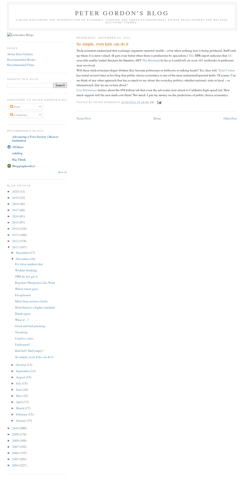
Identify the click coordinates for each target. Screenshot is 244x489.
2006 (16, 453)
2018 (16, 204)
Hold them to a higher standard (35, 307)
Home (157, 118)
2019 (16, 197)
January (21, 420)
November (23, 259)
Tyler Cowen (226, 70)
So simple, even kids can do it (102, 44)
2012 (16, 241)
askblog (17, 153)
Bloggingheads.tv (24, 166)
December (23, 252)
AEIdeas (18, 147)
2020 (16, 191)
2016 (16, 216)
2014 (16, 228)
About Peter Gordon (20, 54)
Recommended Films (20, 65)
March (20, 408)
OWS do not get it (26, 276)
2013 (16, 235)
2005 (16, 459)
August (21, 377)
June (19, 389)
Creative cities (24, 338)
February (22, 414)
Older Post (230, 118)
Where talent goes (26, 289)
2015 (16, 222)
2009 (16, 434)
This (191, 55)
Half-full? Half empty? (29, 351)
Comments (20, 115)
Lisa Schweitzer (86, 90)
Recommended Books (21, 59)
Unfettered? (22, 344)
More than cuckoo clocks (31, 301)
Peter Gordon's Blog (122, 13)
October (21, 365)
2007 (16, 446)
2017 (16, 210)
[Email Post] (159, 102)
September (23, 371)
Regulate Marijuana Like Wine (35, 282)
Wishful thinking (26, 270)
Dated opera (22, 313)
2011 (16, 247)
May (19, 396)
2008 (16, 440)
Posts (16, 107)
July (19, 383)
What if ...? (22, 320)
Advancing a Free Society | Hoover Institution (35, 138)
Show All (62, 172)
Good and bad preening (30, 326)
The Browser (150, 60)
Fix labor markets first (29, 264)
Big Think (19, 159)
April (19, 402)
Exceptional (23, 295)
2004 (16, 465)
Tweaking (21, 332)
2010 (16, 428)
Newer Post (83, 118)
